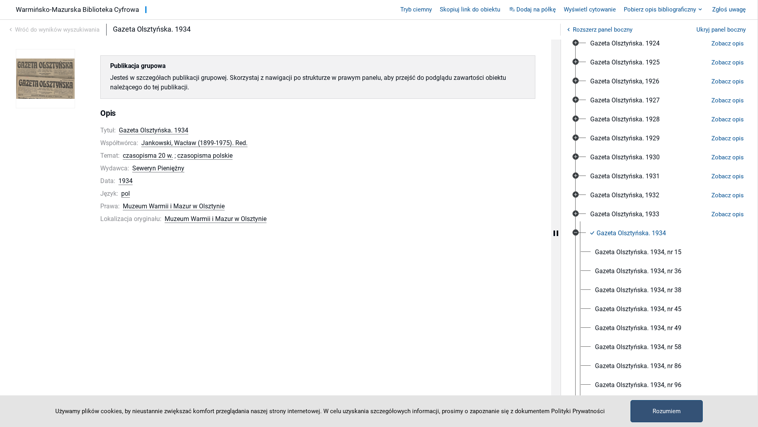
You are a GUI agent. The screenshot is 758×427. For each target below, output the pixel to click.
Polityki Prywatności (578, 411)
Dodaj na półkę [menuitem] (536, 9)
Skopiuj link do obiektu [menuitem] (470, 9)
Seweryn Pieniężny (158, 168)
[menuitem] (625, 43)
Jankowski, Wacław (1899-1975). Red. (194, 143)
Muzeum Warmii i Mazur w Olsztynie (174, 206)
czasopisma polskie (205, 155)
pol (125, 193)
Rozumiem (667, 411)
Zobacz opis (727, 43)
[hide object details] (556, 233)
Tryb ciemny (416, 9)
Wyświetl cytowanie (590, 9)
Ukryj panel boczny (721, 29)
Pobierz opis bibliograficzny (660, 9)
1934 (125, 181)
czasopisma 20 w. (148, 155)
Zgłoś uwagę (729, 9)
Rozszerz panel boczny (602, 29)
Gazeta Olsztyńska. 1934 (153, 130)
